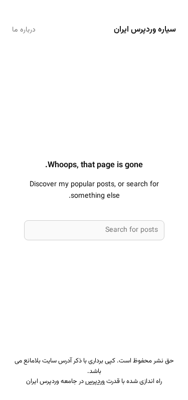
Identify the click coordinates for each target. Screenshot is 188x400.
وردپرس (95, 381)
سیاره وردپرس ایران (145, 29)
